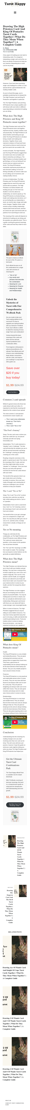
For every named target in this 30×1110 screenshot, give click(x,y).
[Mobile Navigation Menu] (15, 12)
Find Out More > (13, 392)
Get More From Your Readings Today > (15, 804)
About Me (8, 1100)
